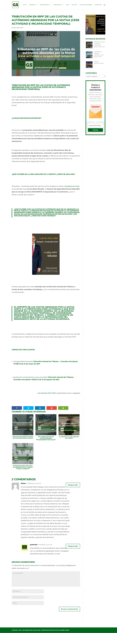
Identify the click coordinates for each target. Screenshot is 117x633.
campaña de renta (71, 186)
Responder (73, 485)
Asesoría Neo (29, 630)
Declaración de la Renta (42, 174)
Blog (67, 4)
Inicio (25, 4)
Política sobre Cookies (62, 630)
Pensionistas (57, 4)
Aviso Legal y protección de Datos (44, 630)
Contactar (98, 4)
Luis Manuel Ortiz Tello (46, 393)
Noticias (74, 4)
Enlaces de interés (86, 4)
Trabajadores (44, 4)
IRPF (21, 27)
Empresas (32, 4)
